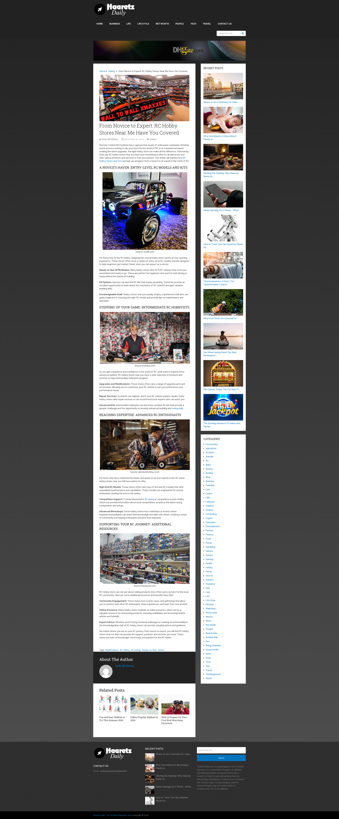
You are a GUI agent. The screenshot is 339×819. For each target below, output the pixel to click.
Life (128, 24)
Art (207, 460)
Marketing (210, 608)
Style (208, 658)
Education (211, 522)
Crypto (209, 518)
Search (243, 33)
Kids (208, 588)
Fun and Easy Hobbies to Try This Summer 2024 (112, 718)
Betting (209, 473)
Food (208, 538)
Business (114, 24)
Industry (210, 580)
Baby (208, 465)
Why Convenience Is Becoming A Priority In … (172, 766)
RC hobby (125, 650)
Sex (207, 641)
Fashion (209, 530)
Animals (209, 456)
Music (208, 621)
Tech (193, 24)
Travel (207, 24)
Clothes (209, 510)
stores (161, 650)
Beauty (209, 469)
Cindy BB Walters (109, 139)
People (179, 24)
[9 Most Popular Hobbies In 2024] (144, 704)
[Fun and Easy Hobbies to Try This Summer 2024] (113, 704)
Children (210, 506)
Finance (209, 534)
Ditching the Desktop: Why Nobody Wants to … (173, 777)
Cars (208, 489)
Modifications (111, 650)
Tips (208, 666)
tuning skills (177, 408)
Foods (209, 543)
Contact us (225, 24)
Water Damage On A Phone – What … (174, 786)
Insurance (210, 584)
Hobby (153, 139)
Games (209, 551)
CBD (208, 497)
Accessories (212, 444)
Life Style (143, 24)
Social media (212, 649)
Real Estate (211, 633)
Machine (210, 604)
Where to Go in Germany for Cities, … (174, 754)
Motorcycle (211, 612)
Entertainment (213, 526)
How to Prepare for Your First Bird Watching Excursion (174, 720)
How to (209, 575)
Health (209, 563)
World (209, 678)
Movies (209, 617)
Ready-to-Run (149, 650)
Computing (211, 514)
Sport (208, 653)
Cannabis (210, 485)
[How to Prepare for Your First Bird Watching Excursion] (175, 704)
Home (100, 24)
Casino (209, 493)
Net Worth (162, 24)
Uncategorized (213, 674)
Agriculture (211, 448)
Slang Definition (213, 645)
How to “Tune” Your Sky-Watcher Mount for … (172, 799)
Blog (208, 477)
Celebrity (210, 502)
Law (208, 592)
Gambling (210, 547)
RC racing (149, 499)
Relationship (212, 637)
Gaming (209, 559)
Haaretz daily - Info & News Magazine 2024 (112, 815)
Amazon (210, 452)
